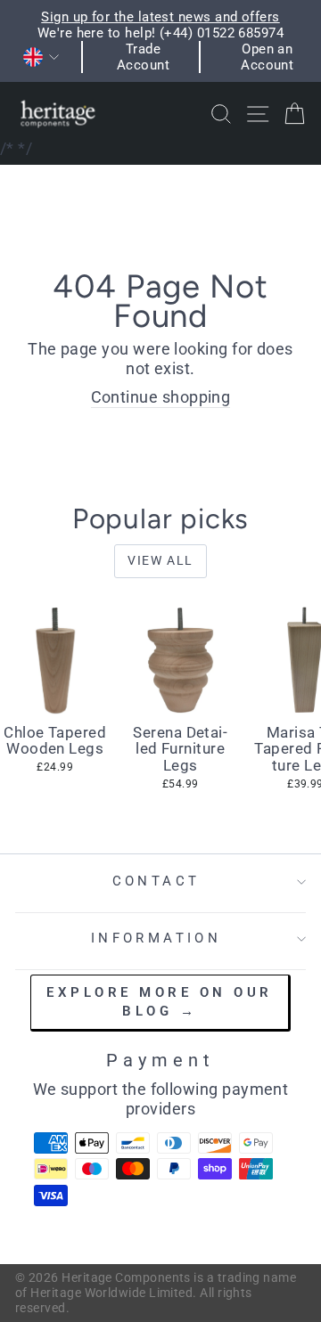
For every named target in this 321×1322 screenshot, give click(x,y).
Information (156, 938)
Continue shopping (161, 397)
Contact (156, 881)
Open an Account (267, 57)
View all (160, 560)
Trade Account (143, 57)
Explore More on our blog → (159, 1001)
